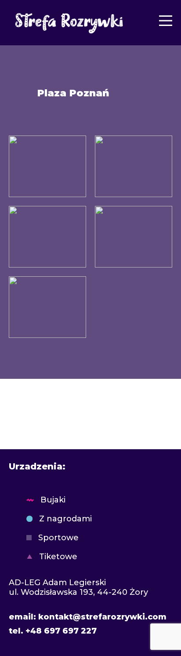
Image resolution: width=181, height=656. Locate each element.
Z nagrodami (65, 519)
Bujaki (52, 500)
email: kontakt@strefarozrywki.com (88, 617)
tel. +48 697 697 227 (53, 631)
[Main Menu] (166, 21)
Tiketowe (58, 556)
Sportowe (58, 537)
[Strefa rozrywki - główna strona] (67, 20)
